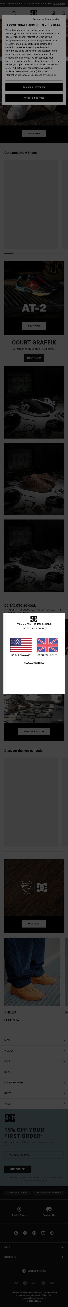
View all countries (34, 663)
